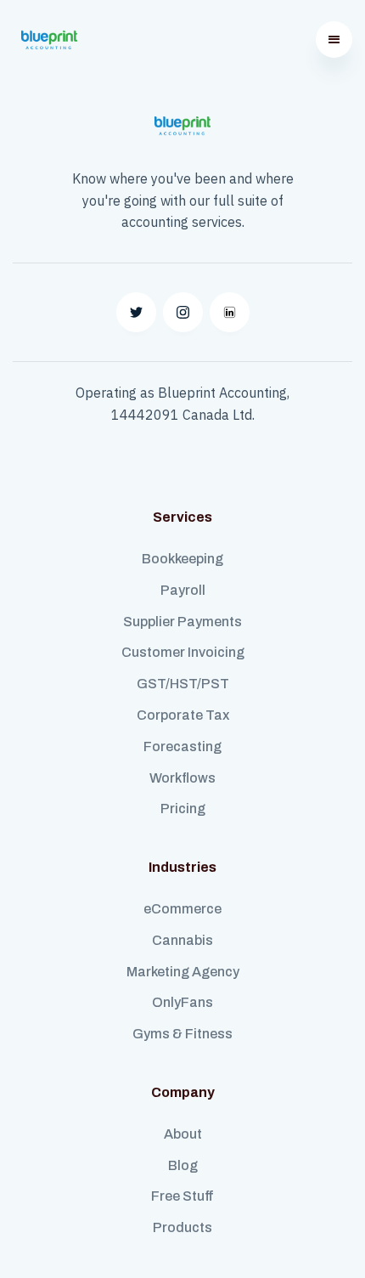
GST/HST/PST (183, 683)
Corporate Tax (183, 715)
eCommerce (182, 909)
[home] (45, 40)
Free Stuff (182, 1196)
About (183, 1134)
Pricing (182, 808)
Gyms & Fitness (182, 1033)
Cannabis (182, 940)
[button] (334, 39)
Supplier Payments (182, 621)
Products (182, 1227)
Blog (183, 1165)
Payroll (182, 590)
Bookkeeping (182, 558)
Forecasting (182, 746)
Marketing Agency (182, 971)
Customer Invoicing (182, 652)
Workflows (182, 778)
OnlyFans (182, 1002)
